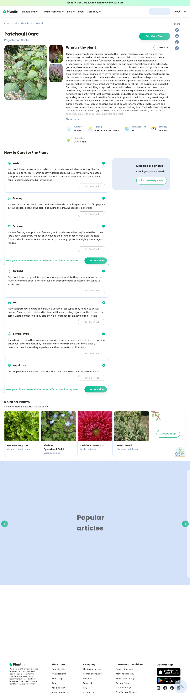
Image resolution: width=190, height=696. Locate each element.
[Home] (10, 11)
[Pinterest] (177, 42)
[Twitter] (177, 30)
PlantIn (7, 23)
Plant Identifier (22, 23)
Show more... (73, 119)
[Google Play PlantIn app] (169, 680)
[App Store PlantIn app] (169, 672)
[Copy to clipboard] (177, 48)
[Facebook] (177, 36)
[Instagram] (159, 688)
